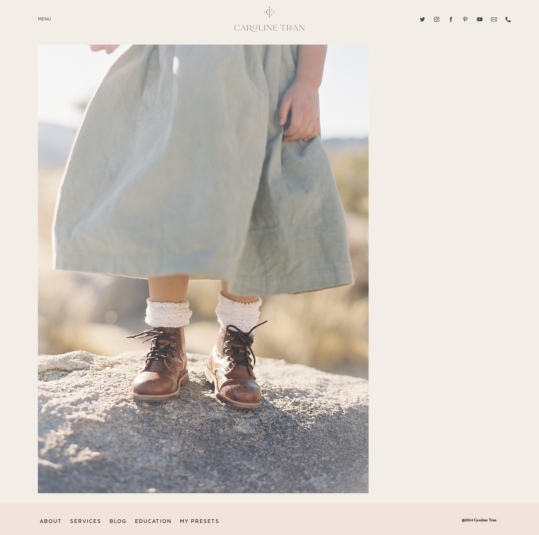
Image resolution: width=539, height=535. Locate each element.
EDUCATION (153, 521)
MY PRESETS (200, 521)
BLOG (118, 521)
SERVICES (85, 521)
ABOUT (51, 521)
